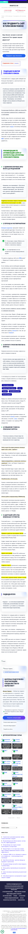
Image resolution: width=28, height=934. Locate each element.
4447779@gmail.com (20, 10)
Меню (5, 1)
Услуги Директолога (8, 385)
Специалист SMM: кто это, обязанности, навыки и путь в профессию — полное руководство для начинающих (13, 856)
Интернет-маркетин (7, 228)
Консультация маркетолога (10, 722)
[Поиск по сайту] (10, 1)
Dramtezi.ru (14, 5)
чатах (15, 418)
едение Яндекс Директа (9, 388)
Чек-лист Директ (7, 394)
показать (16, 63)
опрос (12, 126)
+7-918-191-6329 (7, 10)
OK (14, 932)
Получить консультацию (14, 718)
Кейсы (19, 388)
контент (14, 330)
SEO (2, 138)
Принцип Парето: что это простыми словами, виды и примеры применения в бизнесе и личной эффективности (12, 850)
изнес (11, 332)
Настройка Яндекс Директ (10, 725)
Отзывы (5, 391)
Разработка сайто (8, 729)
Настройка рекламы (15, 391)
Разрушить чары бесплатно (14, 56)
